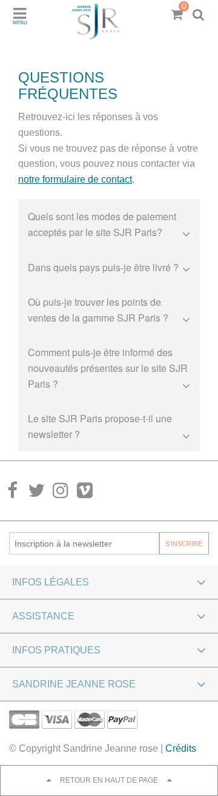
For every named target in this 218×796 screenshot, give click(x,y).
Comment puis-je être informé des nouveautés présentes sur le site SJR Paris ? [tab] (108, 367)
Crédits (180, 748)
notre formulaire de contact (75, 179)
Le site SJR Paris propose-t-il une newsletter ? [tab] (100, 426)
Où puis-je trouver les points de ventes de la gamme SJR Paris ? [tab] (98, 310)
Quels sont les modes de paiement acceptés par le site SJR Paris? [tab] (102, 224)
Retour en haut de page (109, 780)
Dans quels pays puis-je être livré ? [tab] (103, 267)
